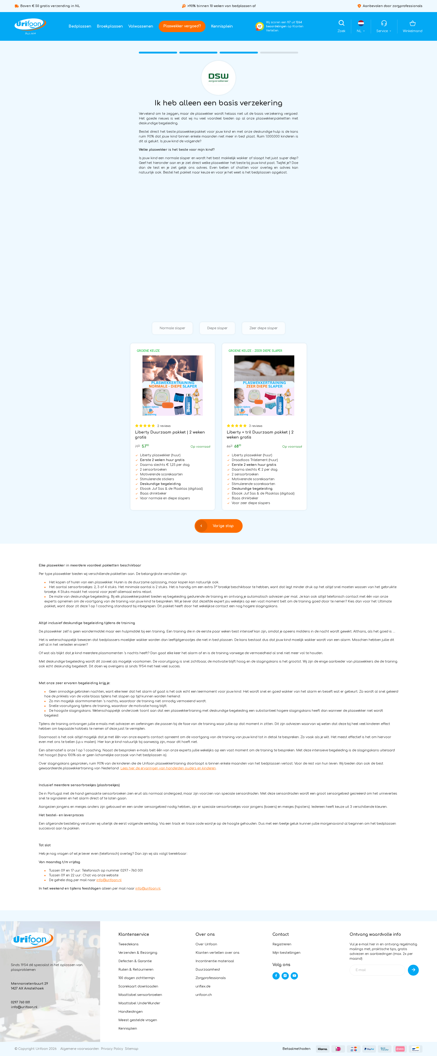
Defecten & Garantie (135, 961)
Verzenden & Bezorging (137, 952)
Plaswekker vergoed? (182, 26)
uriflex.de (203, 986)
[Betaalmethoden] (323, 1049)
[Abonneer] (413, 970)
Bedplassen (80, 26)
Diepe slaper (217, 328)
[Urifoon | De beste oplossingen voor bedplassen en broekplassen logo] (30, 26)
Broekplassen (110, 26)
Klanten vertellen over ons (217, 952)
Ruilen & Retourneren (135, 969)
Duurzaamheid (208, 969)
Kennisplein (222, 26)
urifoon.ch (204, 995)
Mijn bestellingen (286, 952)
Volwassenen (140, 26)
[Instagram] (285, 975)
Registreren (281, 944)
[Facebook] (276, 975)
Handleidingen (130, 1011)
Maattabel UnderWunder (139, 1003)
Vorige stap (223, 526)
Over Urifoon (206, 944)
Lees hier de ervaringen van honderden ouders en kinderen (168, 768)
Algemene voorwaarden (79, 1049)
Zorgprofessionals (211, 978)
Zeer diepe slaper (263, 328)
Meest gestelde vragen (137, 1020)
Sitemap (131, 1049)
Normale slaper (172, 328)
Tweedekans (128, 944)
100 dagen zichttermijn (136, 978)
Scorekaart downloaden (138, 986)
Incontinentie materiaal (215, 961)
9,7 (259, 26)
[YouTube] (294, 975)
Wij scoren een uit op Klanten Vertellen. (284, 26)
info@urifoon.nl (109, 880)
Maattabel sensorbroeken (140, 995)
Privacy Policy (112, 1049)
